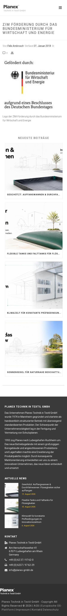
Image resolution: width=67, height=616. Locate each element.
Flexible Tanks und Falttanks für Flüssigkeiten (35, 253)
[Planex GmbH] (13, 590)
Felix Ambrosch (15, 46)
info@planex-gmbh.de (21, 570)
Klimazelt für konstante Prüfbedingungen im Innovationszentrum (35, 313)
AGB (36, 605)
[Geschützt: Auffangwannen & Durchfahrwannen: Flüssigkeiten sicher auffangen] (34, 166)
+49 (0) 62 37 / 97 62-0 (21, 559)
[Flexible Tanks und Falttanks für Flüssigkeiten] (34, 226)
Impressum (23, 609)
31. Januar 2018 (42, 46)
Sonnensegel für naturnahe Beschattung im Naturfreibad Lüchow (35, 372)
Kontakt (37, 609)
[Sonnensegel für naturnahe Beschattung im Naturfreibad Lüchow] (34, 344)
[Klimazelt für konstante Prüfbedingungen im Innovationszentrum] (34, 285)
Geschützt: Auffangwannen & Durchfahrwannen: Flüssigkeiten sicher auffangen (35, 194)
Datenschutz (51, 609)
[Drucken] (14, 53)
